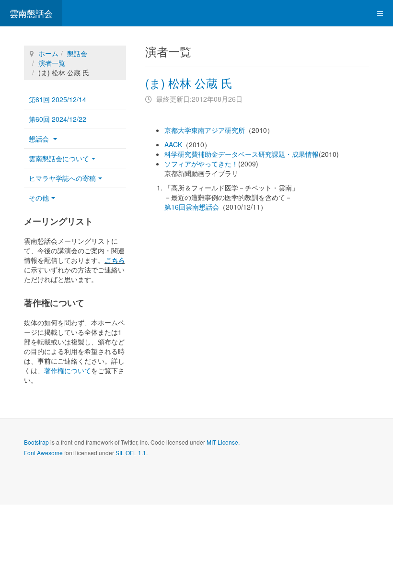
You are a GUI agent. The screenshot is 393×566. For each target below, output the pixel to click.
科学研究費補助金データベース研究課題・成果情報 (241, 154)
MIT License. (223, 442)
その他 (39, 197)
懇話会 (77, 53)
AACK (173, 144)
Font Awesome (43, 452)
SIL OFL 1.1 (131, 452)
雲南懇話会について (59, 158)
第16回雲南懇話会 (191, 207)
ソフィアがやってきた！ (201, 163)
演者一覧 (51, 63)
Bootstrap (36, 442)
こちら (114, 260)
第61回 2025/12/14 (57, 99)
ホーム (48, 53)
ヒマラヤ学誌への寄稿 (62, 178)
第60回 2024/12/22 (57, 119)
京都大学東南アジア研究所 (204, 130)
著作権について (67, 370)
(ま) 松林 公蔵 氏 (188, 82)
